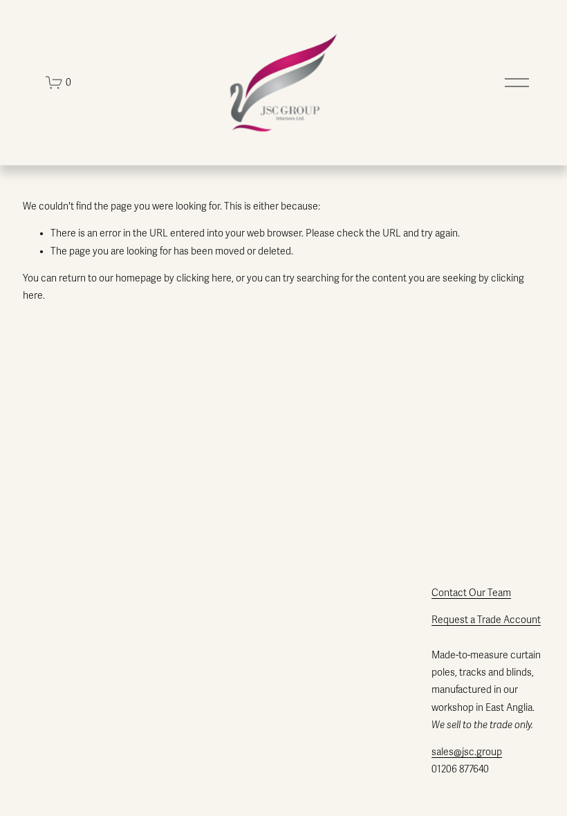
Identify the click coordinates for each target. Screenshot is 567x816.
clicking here (204, 278)
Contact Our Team (471, 593)
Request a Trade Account (486, 620)
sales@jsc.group (466, 752)
